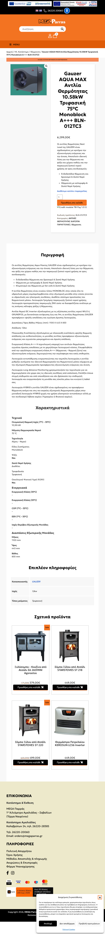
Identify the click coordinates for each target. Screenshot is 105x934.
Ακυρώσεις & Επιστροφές (22, 862)
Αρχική (9, 52)
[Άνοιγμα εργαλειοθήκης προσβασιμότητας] (67, 11)
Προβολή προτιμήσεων (89, 923)
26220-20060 (21, 832)
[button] (100, 897)
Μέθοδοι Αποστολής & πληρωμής (26, 858)
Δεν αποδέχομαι (67, 923)
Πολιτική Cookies (68, 929)
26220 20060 (55, 10)
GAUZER (36, 581)
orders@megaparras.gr (28, 836)
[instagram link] (13, 873)
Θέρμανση (35, 52)
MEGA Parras (31, 912)
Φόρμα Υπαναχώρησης (20, 866)
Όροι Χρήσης (14, 855)
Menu (16, 44)
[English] (37, 10)
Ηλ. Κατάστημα (22, 52)
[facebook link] (8, 873)
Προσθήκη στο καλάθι (72, 202)
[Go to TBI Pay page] (72, 207)
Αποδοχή (48, 923)
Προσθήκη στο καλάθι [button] (29, 687)
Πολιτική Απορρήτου (19, 851)
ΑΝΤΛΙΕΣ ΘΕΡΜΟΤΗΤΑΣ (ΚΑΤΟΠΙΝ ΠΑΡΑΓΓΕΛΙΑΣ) (68, 221)
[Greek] (40, 10)
